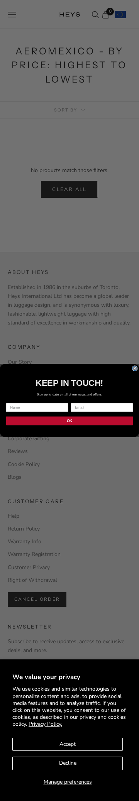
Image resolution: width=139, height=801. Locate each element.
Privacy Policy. (45, 724)
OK (69, 420)
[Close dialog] (134, 368)
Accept (67, 744)
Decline (67, 763)
